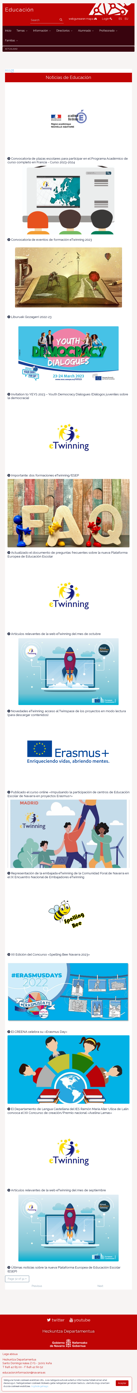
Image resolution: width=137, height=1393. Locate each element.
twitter (57, 1319)
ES (120, 18)
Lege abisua (10, 1354)
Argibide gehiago (39, 1386)
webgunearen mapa (81, 18)
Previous (37, 1286)
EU (126, 18)
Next (100, 1286)
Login (106, 18)
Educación (19, 9)
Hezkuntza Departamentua (68, 1331)
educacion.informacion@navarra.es (24, 1372)
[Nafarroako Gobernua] (68, 1342)
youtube (81, 1319)
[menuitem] (8, 31)
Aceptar (122, 1383)
